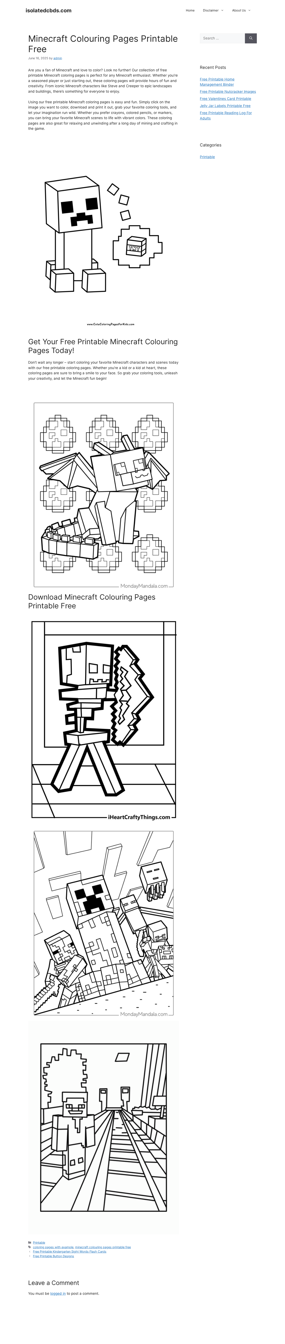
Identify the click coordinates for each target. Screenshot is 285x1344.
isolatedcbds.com (49, 10)
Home (190, 10)
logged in (58, 1293)
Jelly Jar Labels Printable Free (225, 106)
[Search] (251, 38)
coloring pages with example (53, 1247)
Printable (39, 1242)
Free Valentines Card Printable (225, 99)
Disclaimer (211, 10)
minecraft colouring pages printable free (103, 1247)
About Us (239, 10)
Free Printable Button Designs (53, 1256)
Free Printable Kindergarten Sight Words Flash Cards (69, 1251)
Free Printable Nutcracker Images (228, 92)
